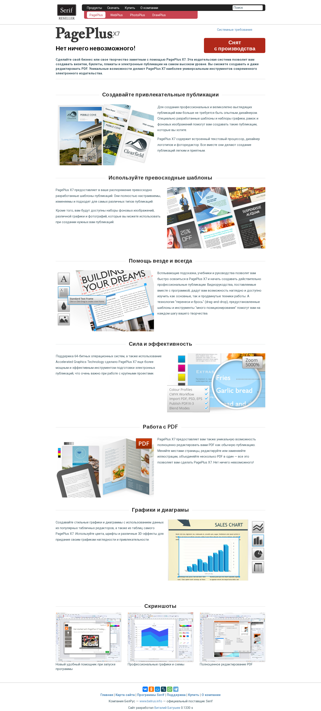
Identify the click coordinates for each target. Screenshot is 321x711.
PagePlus (96, 15)
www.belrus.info (151, 701)
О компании (211, 695)
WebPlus (116, 15)
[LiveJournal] (163, 689)
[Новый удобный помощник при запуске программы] (88, 637)
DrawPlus (159, 15)
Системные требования (234, 30)
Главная (106, 695)
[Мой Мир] (157, 689)
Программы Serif (150, 695)
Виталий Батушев (167, 708)
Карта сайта (125, 695)
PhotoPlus (137, 15)
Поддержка (176, 695)
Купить (130, 8)
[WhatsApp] (169, 689)
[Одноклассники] (151, 689)
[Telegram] (175, 689)
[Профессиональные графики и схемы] (160, 637)
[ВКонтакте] (145, 689)
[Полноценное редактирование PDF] (232, 637)
